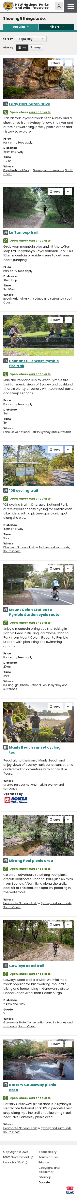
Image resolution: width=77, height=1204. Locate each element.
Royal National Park (16, 170)
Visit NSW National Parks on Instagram (15, 1197)
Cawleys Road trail (26, 965)
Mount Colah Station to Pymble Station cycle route (34, 612)
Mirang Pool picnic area (31, 860)
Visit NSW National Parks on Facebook (6, 1197)
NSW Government (16, 1157)
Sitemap (44, 1177)
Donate (44, 1182)
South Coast (12, 551)
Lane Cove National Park (20, 432)
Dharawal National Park (19, 547)
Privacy (43, 1162)
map (37, 47)
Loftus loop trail (23, 232)
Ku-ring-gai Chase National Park (25, 685)
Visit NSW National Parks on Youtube (23, 1197)
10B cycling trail (23, 490)
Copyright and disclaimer (49, 1170)
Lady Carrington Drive (29, 104)
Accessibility (47, 1152)
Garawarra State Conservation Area (28, 1022)
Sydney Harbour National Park (23, 785)
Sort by (8, 38)
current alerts (40, 112)
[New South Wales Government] (70, 1190)
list (24, 47)
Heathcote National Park (20, 903)
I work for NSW (13, 1162)
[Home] (8, 6)
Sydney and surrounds (48, 170)
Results (19, 27)
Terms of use (48, 1157)
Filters (55, 27)
